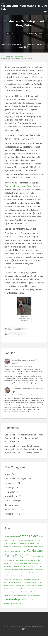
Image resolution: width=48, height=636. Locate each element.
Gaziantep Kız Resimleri (34, 582)
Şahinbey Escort (11, 505)
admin (12, 34)
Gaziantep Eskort (16, 573)
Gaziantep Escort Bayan (12, 44)
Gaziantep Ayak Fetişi (33, 543)
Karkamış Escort (11, 487)
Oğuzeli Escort (11, 500)
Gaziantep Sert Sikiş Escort (32, 595)
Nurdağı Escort (11, 496)
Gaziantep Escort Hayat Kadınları (30, 560)
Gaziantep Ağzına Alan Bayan (12, 546)
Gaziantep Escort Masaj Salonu (32, 563)
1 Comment (28, 395)
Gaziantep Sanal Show (27, 592)
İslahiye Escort (11, 483)
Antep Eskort (29, 536)
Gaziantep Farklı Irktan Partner (24, 576)
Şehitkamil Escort (12, 509)
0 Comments (28, 366)
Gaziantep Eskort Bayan (29, 573)
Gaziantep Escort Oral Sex (11, 566)
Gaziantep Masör (19, 585)
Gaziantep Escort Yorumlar (25, 569)
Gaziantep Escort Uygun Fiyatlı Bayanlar (22, 186)
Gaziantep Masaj (9, 585)
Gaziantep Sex (15, 599)
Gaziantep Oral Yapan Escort (23, 588)
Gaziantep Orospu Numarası (12, 592)
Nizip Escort (9, 491)
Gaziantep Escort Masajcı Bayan (13, 563)
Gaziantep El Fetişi (27, 546)
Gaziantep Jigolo (21, 579)
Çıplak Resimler (16, 603)
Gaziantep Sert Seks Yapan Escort (14, 595)
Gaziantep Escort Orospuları (28, 566)
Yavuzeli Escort (11, 513)
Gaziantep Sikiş (30, 600)
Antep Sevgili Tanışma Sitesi (18, 543)
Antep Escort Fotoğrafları (11, 536)
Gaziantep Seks (38, 592)
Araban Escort (10, 474)
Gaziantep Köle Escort (20, 582)
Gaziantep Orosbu (37, 588)
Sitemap (24, 629)
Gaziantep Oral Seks (31, 585)
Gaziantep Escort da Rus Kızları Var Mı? (22, 434)
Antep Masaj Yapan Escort (20, 540)
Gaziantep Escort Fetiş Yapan (18, 551)
